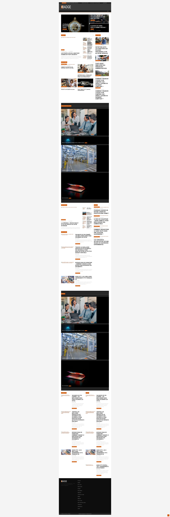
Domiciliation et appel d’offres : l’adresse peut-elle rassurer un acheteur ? (76, 134)
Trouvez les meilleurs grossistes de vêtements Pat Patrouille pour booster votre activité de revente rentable (83, 250)
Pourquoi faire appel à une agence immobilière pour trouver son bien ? (89, 219)
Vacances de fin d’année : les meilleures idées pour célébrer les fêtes (83, 236)
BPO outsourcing (65, 385)
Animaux (79, 482)
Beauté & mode (63, 64)
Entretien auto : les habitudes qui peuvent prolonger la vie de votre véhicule (101, 50)
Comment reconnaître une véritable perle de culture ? (67, 68)
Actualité (73, 408)
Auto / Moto (97, 60)
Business (86, 170)
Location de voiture (81, 494)
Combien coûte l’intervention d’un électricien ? (89, 52)
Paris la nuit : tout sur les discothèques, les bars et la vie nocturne (89, 57)
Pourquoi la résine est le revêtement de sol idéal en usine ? (73, 170)
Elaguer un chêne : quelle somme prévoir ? (98, 26)
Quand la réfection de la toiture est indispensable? (89, 213)
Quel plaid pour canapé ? (89, 208)
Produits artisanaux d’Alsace (68, 89)
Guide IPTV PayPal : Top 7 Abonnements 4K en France (102, 467)
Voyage (79, 508)
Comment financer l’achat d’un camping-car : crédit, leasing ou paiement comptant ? (101, 82)
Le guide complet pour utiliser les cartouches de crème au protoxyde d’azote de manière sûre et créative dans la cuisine (90, 41)
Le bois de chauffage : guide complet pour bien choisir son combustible (101, 221)
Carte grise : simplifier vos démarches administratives (101, 66)
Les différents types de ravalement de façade (89, 226)
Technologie (80, 504)
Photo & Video (80, 500)
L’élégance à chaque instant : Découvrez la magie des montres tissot (73, 25)
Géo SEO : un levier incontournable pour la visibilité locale (73, 142)
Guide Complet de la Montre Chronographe (84, 90)
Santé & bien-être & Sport (82, 502)
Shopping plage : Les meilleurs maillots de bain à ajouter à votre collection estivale (85, 76)
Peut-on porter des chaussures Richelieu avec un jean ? (97, 17)
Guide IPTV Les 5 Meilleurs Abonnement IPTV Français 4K (83, 278)
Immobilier (79, 492)
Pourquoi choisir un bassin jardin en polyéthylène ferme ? (101, 211)
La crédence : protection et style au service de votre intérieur (69, 224)
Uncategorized (80, 506)
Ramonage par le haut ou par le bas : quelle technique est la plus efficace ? (89, 223)
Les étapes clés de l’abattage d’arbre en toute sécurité (70, 54)
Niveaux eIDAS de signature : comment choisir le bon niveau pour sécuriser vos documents (83, 264)
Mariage (79, 496)
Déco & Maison (63, 219)
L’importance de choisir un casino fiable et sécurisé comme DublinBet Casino (89, 49)
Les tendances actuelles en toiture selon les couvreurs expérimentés (101, 242)
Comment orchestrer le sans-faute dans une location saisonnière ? (101, 232)
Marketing (79, 498)
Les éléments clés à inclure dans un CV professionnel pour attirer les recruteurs (90, 44)
